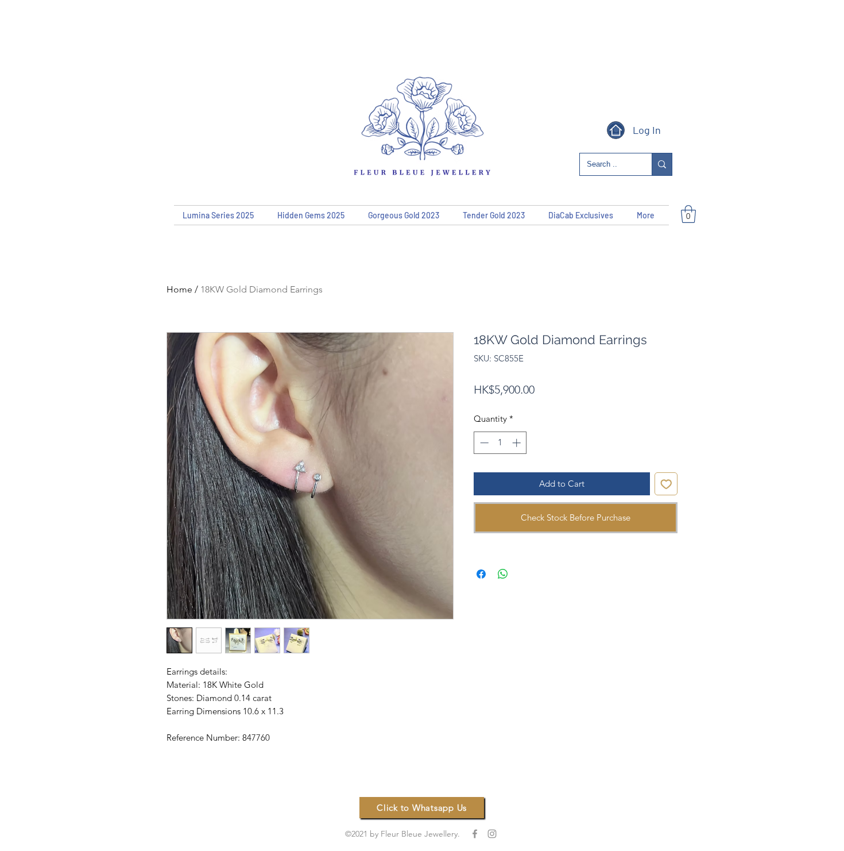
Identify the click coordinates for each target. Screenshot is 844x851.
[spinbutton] (500, 442)
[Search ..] (662, 164)
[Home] (616, 130)
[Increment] (517, 442)
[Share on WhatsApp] (503, 574)
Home (179, 289)
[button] (688, 214)
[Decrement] (483, 442)
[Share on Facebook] (481, 574)
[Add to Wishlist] (666, 484)
